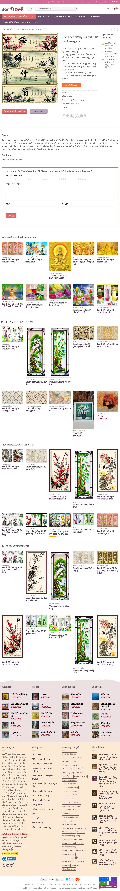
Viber (114, 879)
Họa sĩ (84, 776)
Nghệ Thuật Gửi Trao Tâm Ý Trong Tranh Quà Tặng (107, 862)
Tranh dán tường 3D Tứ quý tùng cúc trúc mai (36, 532)
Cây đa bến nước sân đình (71, 758)
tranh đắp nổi (80, 861)
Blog (34, 814)
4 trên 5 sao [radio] (54, 179)
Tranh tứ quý (82, 858)
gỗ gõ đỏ (75, 761)
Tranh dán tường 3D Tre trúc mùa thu (36, 599)
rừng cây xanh (67, 828)
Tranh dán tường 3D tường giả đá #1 (10, 409)
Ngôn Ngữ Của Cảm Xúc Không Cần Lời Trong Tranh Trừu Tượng (108, 768)
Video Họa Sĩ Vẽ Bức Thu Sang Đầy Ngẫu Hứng (108, 842)
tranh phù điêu (67, 850)
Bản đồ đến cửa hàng (41, 827)
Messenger (113, 883)
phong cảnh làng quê (70, 817)
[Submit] (76, 9)
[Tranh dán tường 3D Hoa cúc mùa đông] (107, 636)
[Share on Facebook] (64, 116)
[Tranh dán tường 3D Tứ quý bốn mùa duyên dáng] (12, 557)
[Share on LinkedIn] (81, 116)
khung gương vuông (70, 787)
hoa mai (80, 773)
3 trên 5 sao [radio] (37, 179)
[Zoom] (5, 100)
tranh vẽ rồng (67, 861)
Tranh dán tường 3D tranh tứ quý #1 (10, 260)
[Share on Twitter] (68, 116)
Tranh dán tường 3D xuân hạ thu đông (10, 467)
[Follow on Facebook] (112, 2)
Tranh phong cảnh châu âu (72, 839)
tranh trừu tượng (68, 858)
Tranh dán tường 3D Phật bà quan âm (58, 276)
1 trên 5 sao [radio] (9, 179)
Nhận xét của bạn (13, 184)
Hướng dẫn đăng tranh (42, 809)
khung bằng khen (69, 780)
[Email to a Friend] (72, 116)
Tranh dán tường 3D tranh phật (34, 260)
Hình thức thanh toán (42, 764)
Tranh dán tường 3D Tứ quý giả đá (36, 468)
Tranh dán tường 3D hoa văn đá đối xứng (107, 345)
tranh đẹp (66, 865)
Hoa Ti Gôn (78, 433)
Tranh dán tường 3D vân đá (60, 409)
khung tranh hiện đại (70, 802)
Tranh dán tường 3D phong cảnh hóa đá (82, 345)
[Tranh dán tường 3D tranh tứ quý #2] (60, 623)
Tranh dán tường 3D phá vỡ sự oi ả (82, 311)
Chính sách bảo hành (42, 791)
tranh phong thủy (69, 847)
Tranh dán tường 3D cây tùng (36, 383)
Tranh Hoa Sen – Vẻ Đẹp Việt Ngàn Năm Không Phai (108, 757)
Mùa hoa (76, 810)
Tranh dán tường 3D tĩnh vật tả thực (34, 306)
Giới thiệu (46, 2)
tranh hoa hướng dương (71, 836)
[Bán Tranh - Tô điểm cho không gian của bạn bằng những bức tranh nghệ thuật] (13, 8)
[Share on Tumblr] (85, 116)
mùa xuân (66, 813)
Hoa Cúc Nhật (67, 769)
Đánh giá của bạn (14, 175)
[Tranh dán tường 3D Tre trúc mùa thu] (36, 572)
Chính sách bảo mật (41, 800)
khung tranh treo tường (71, 806)
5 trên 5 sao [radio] (72, 179)
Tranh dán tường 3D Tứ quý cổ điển (83, 530)
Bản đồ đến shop (66, 2)
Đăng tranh (89, 2)
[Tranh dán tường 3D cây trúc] (83, 640)
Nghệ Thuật (96, 16)
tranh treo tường (68, 854)
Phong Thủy (26, 22)
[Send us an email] (117, 2)
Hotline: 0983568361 (108, 886)
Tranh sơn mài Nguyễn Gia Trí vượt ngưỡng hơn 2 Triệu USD (108, 819)
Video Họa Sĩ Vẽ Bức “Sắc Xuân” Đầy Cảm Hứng (108, 852)
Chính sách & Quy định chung (42, 777)
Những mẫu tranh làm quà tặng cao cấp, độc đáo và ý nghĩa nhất (107, 807)
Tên (8, 204)
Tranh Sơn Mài (81, 16)
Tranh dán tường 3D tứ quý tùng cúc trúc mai (59, 532)
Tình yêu (75, 865)
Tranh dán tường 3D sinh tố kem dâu (105, 311)
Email (65, 204)
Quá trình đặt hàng (40, 795)
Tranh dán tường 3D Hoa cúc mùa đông (105, 497)
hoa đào (77, 776)
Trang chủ (37, 2)
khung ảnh (66, 810)
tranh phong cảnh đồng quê (72, 843)
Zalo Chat (104, 879)
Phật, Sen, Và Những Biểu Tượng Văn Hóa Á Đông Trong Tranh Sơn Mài (108, 794)
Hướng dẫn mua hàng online (42, 769)
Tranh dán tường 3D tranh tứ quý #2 (10, 347)
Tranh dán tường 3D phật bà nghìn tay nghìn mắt (83, 261)
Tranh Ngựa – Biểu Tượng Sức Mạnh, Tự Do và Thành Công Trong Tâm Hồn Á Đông (108, 781)
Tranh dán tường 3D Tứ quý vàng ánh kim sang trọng (107, 570)
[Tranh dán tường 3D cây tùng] (60, 576)
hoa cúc (74, 765)
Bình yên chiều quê (69, 754)
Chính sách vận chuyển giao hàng (45, 785)
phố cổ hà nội (67, 821)
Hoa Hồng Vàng (68, 773)
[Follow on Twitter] (115, 2)
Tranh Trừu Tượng (11, 22)
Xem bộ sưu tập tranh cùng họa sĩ (74, 100)
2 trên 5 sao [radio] (22, 179)
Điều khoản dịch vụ (41, 759)
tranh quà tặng (81, 850)
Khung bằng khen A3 (70, 784)
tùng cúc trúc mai (68, 869)
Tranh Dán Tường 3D (24, 29)
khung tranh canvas (70, 791)
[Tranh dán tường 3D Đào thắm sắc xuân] (12, 636)
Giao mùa (65, 761)
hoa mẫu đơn (67, 776)
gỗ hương (66, 765)
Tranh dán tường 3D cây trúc (59, 383)
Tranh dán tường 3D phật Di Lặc (105, 260)
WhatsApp (103, 883)
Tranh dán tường (68, 832)
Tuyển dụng (79, 2)
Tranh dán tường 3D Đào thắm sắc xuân (58, 497)
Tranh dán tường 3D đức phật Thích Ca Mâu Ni (12, 305)
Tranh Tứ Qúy (42, 29)
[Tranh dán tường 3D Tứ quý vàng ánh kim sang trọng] (107, 557)
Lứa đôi (100, 416)
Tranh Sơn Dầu (43, 16)
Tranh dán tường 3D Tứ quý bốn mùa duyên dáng (12, 532)
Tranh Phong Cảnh (62, 16)
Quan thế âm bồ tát (69, 824)
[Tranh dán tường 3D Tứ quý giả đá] (83, 557)
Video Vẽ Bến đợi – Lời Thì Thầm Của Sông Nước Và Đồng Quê (108, 831)
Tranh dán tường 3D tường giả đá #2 (34, 409)
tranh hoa (81, 832)
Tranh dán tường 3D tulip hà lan (58, 304)
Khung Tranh (38, 22)
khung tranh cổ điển (70, 795)
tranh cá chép (80, 828)
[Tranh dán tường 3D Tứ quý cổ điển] (36, 621)
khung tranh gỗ (68, 798)
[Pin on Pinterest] (77, 116)
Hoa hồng (78, 769)
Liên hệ (54, 2)
